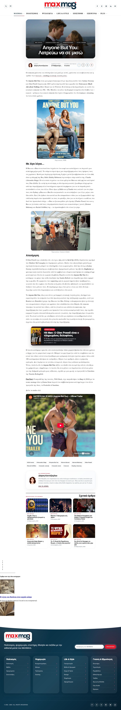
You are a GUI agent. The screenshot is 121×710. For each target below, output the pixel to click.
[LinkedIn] (110, 6)
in (87, 65)
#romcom (66, 466)
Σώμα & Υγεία (68, 671)
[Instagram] (106, 6)
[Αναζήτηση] (6, 6)
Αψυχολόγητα (68, 682)
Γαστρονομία (68, 663)
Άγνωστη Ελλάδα (98, 682)
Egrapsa (95, 689)
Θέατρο (37, 667)
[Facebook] (97, 6)
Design (66, 674)
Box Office (38, 42)
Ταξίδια (95, 678)
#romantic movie (56, 466)
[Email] (115, 6)
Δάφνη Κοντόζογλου (47, 475)
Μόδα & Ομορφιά (69, 667)
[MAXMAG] (60, 5)
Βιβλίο (8, 667)
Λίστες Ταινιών (81, 42)
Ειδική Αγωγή (97, 674)
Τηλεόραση (39, 671)
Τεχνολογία (96, 667)
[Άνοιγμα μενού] (10, 6)
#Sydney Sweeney (77, 466)
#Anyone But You (53, 462)
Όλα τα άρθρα (43, 486)
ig (105, 705)
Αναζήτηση (110, 646)
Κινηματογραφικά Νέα (52, 42)
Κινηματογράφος (68, 42)
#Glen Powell (88, 462)
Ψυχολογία (67, 678)
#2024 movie (30, 462)
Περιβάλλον (97, 671)
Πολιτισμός (10, 663)
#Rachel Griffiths (31, 466)
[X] (101, 6)
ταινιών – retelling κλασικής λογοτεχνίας (51, 75)
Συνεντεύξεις (10, 674)
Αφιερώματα (10, 671)
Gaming (37, 674)
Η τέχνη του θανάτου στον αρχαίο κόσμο (16, 597)
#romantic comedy (44, 466)
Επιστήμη (96, 663)
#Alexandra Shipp (41, 462)
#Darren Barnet (65, 462)
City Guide (96, 685)
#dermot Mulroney (77, 462)
